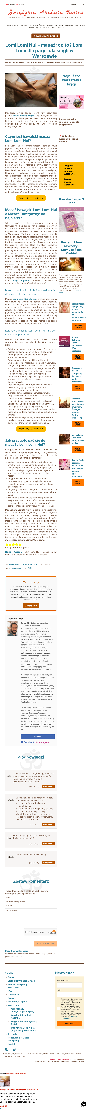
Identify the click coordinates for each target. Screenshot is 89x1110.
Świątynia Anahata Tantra (59, 1059)
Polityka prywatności (42, 1061)
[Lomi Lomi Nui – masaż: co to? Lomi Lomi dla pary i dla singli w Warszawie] (31, 92)
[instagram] (14, 1049)
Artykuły (12, 1034)
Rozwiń (37, 737)
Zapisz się (69, 1023)
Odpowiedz (48, 787)
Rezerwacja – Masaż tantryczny (18, 1039)
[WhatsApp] (84, 1104)
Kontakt (74, 4)
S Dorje (19, 618)
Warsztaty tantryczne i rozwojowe (60, 25)
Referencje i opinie (17, 1001)
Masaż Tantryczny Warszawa (17, 25)
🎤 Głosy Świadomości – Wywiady (51, 28)
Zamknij (4, 1106)
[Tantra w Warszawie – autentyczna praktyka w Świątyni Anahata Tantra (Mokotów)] (64, 402)
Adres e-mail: (63, 980)
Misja (54, 1061)
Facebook (28, 742)
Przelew (12, 998)
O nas (32, 25)
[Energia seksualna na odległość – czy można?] (5, 1081)
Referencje (8, 1056)
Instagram (43, 742)
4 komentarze (15, 568)
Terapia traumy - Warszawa (69, 182)
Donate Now (31, 606)
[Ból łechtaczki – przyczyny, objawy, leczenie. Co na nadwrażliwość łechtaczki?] (64, 308)
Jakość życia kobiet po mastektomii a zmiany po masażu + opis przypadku (78, 468)
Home (8, 552)
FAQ (36, 28)
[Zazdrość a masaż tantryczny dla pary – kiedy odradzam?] (64, 372)
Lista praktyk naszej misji (21, 981)
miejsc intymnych (22, 280)
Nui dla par (24, 299)
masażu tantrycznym (23, 115)
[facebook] (7, 1049)
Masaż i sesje (40, 25)
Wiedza (31, 28)
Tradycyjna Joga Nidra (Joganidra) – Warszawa (23, 1029)
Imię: (59, 990)
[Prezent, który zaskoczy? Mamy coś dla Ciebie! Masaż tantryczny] (71, 264)
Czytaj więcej (78, 326)
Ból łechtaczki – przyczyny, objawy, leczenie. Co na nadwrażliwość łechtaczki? (79, 312)
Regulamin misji (63, 1061)
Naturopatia (38, 62)
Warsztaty (13, 1005)
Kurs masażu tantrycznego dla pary (22, 1010)
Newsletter (14, 994)
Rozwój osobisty (30, 564)
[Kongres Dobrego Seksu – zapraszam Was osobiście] (64, 341)
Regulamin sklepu (77, 1061)
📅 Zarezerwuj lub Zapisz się (45, 36)
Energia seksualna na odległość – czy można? (19, 1089)
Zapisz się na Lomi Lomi (31, 198)
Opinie (81, 4)
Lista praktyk (80, 25)
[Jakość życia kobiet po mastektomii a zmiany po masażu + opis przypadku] (64, 464)
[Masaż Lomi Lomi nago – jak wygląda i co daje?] (64, 439)
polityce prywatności (69, 1017)
